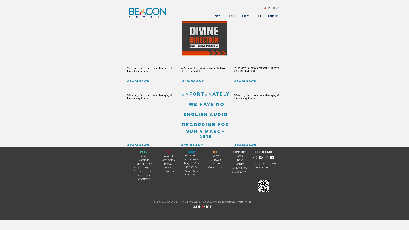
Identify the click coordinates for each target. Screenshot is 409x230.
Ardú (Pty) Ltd (244, 201)
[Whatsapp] (255, 157)
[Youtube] (272, 157)
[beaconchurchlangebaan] (266, 157)
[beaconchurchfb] (261, 157)
